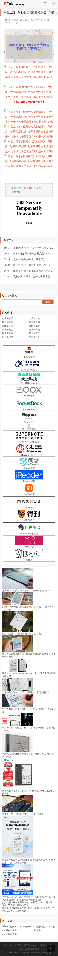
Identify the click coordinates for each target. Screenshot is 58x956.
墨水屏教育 (7, 333)
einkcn (25, 20)
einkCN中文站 (47, 945)
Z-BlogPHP (24, 952)
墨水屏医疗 (34, 333)
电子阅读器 (7, 318)
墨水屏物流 (7, 329)
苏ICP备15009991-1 (29, 949)
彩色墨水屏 (7, 337)
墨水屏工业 (34, 326)
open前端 (46, 952)
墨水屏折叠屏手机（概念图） (29, 259)
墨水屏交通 (7, 326)
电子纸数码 (13, 20)
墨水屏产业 (34, 337)
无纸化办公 (34, 329)
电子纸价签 (34, 318)
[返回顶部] (51, 948)
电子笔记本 (7, 322)
